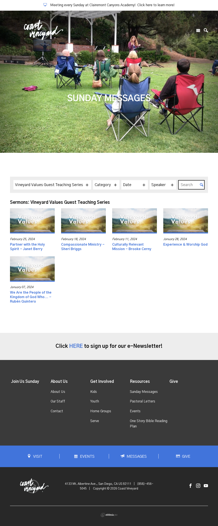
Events (135, 411)
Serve (94, 421)
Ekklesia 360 (109, 515)
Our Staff (58, 401)
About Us (59, 382)
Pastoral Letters (142, 401)
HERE (76, 346)
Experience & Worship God (185, 244)
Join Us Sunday (25, 382)
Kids (93, 391)
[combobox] (52, 184)
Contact (57, 411)
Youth (94, 401)
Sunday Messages (144, 391)
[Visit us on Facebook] (190, 486)
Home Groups (100, 411)
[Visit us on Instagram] (198, 486)
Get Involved (102, 382)
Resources (140, 382)
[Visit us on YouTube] (206, 486)
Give (173, 382)
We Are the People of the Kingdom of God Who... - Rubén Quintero (31, 297)
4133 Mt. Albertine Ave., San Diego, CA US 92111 (98, 483)
